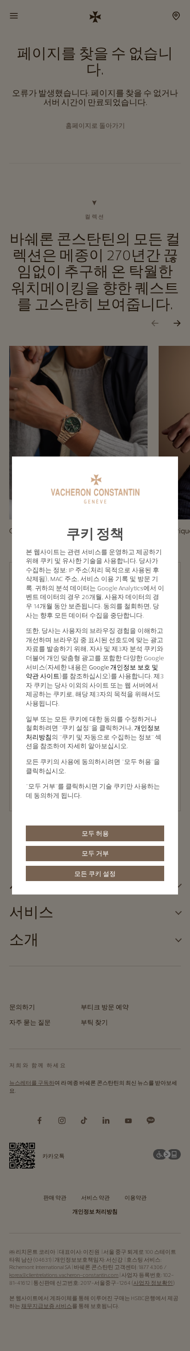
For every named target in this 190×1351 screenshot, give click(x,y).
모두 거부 (95, 853)
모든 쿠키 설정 (95, 873)
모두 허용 (95, 833)
